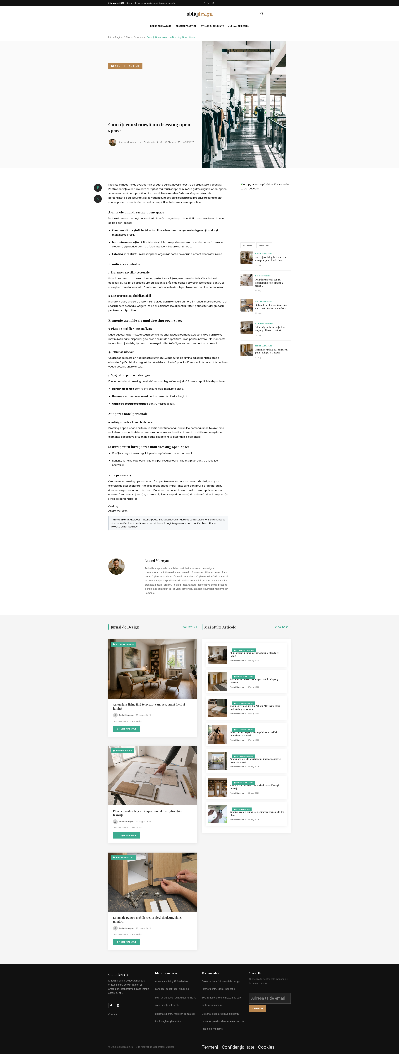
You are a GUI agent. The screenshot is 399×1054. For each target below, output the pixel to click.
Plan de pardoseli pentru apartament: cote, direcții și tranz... (269, 282)
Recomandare (243, 809)
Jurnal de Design (238, 26)
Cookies (266, 1047)
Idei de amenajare (263, 253)
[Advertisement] (152, 94)
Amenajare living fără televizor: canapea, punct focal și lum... (271, 259)
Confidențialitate (238, 1047)
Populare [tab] (264, 245)
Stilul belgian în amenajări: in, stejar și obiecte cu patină (270, 329)
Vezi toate (189, 626)
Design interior (263, 276)
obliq (200, 13)
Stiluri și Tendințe (212, 26)
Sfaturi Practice (186, 26)
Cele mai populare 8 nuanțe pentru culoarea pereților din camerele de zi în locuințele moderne (223, 1021)
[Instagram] (213, 3)
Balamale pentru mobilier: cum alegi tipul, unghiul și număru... (271, 307)
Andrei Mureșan (157, 560)
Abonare (257, 1008)
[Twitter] (208, 3)
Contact (112, 1014)
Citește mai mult (126, 729)
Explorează (281, 626)
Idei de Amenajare (160, 26)
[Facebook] (204, 3)
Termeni (210, 1047)
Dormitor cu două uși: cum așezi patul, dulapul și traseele (271, 351)
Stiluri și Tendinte (264, 323)
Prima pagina (115, 37)
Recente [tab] (247, 245)
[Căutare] (261, 13)
